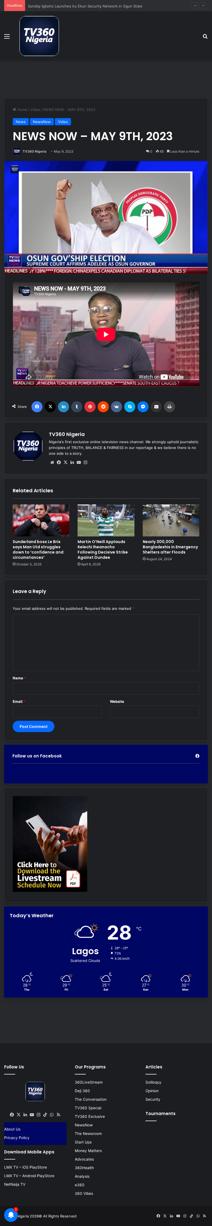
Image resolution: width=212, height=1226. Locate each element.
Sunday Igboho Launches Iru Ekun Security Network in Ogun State (85, 5)
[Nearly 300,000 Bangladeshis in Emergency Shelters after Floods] (171, 520)
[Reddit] (103, 406)
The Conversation (91, 1099)
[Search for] (205, 38)
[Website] (52, 462)
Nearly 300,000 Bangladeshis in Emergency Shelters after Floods (170, 547)
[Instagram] (85, 462)
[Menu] (7, 38)
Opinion (152, 1091)
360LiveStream (89, 1082)
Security (152, 1099)
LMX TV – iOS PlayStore (25, 1167)
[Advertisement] (106, 78)
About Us (12, 1129)
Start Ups (83, 1142)
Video (35, 109)
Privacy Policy (17, 1137)
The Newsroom (88, 1133)
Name (19, 678)
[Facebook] (37, 406)
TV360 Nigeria (34, 151)
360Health (84, 1168)
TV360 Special (88, 1108)
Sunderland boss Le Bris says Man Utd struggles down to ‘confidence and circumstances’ (38, 549)
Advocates (84, 1159)
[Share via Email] (156, 406)
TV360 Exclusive (90, 1116)
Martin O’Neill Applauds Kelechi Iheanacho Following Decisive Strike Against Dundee (103, 549)
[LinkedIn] (63, 406)
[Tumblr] (76, 406)
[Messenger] (143, 406)
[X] (50, 406)
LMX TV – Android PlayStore (29, 1176)
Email (19, 701)
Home (21, 109)
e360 (79, 1185)
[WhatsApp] (52, 1114)
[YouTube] (78, 462)
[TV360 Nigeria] (39, 36)
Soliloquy (153, 1082)
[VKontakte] (116, 406)
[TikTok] (45, 1114)
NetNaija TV (14, 1184)
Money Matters (88, 1150)
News (21, 121)
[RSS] (58, 1114)
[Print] (169, 406)
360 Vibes (84, 1193)
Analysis (82, 1176)
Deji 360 (82, 1091)
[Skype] (129, 406)
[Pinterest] (90, 406)
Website (117, 701)
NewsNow (42, 121)
